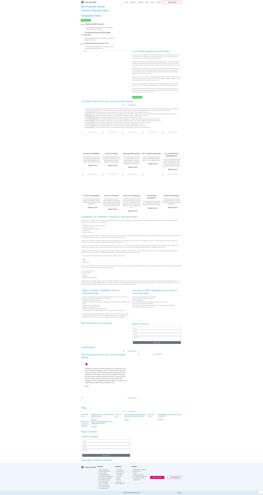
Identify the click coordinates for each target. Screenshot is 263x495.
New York (119, 481)
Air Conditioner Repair (104, 479)
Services (140, 2)
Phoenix (119, 479)
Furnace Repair (111, 153)
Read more (92, 165)
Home (126, 2)
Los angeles (120, 469)
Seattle (118, 478)
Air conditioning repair (151, 153)
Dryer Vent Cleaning (131, 196)
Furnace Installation (91, 153)
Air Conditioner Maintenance (106, 476)
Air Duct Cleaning (111, 196)
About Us (133, 2)
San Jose (119, 476)
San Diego (119, 474)
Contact (158, 2)
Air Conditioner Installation (105, 478)
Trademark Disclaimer (138, 474)
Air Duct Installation (91, 196)
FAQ (152, 2)
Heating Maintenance (131, 153)
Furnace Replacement (104, 471)
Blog (147, 2)
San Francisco (120, 473)
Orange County (120, 471)
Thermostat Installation (104, 486)
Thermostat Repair (171, 196)
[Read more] (99, 166)
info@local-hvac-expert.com (140, 469)
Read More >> (94, 419)
